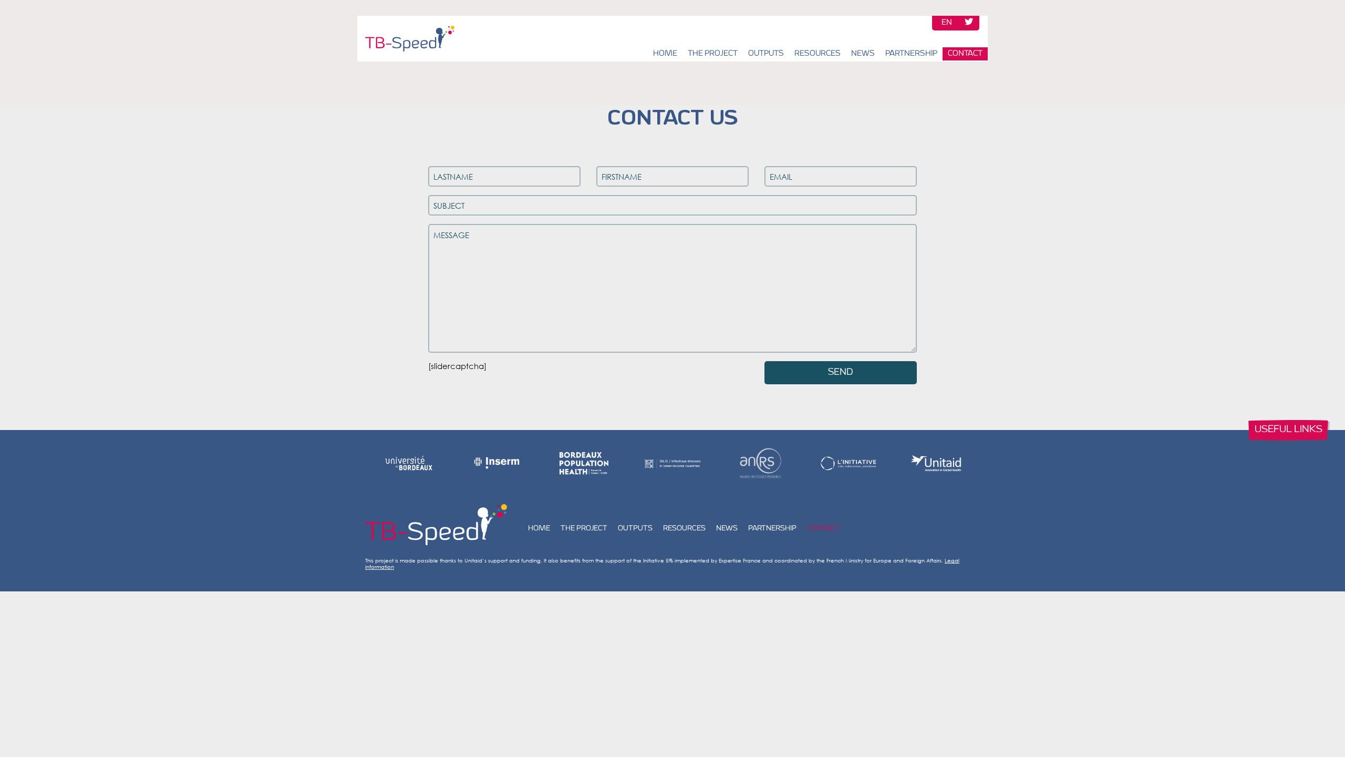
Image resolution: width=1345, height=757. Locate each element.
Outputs (766, 54)
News (863, 54)
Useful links (1288, 430)
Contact (965, 54)
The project (713, 54)
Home (665, 54)
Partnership (911, 54)
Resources (817, 54)
